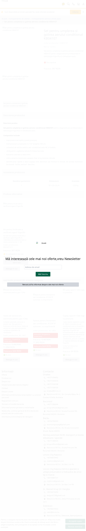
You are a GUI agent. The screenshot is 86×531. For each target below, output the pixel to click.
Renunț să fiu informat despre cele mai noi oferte (43, 284)
